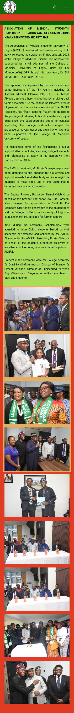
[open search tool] (54, 7)
